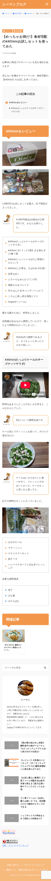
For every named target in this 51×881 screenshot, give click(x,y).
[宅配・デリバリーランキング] (10, 841)
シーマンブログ (14, 4)
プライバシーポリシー (34, 865)
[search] (45, 667)
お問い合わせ (13, 865)
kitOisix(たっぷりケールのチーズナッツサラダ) (28, 110)
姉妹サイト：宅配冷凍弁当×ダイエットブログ (27, 870)
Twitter (10, 727)
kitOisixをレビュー (18, 102)
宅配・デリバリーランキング (15, 845)
